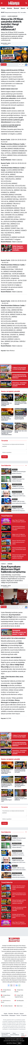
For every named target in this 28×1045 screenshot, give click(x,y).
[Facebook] (8, 985)
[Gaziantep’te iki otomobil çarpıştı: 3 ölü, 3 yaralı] (21, 779)
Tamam (19, 1043)
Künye (14, 1033)
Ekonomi (16, 8)
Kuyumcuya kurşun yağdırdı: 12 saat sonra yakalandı (21, 798)
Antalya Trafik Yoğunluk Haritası (19, 996)
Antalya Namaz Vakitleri (5, 996)
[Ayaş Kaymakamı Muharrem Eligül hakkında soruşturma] (14, 597)
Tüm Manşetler (20, 1000)
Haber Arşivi (19, 1005)
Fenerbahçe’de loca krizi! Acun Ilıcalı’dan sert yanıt (20, 771)
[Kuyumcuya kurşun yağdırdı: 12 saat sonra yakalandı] (21, 792)
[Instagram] (14, 985)
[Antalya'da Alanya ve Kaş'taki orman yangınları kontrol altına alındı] (7, 411)
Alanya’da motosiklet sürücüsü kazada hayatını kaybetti (20, 417)
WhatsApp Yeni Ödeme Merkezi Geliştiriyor (18, 480)
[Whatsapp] (19, 985)
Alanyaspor (12, 1015)
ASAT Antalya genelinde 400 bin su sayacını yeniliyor (18, 487)
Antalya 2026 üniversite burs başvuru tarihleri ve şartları (18, 510)
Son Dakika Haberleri (8, 1005)
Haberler (3, 16)
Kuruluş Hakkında (6, 1033)
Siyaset (23, 8)
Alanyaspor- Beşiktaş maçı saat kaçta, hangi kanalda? (21, 403)
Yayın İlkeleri (5, 1034)
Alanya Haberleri (12, 16)
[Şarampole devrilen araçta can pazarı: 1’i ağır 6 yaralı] (7, 779)
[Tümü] (26, 465)
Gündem (9, 8)
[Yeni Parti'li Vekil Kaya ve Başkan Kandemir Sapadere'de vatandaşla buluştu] (7, 426)
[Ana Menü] (1, 3)
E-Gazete (23, 1015)
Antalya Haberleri (17, 484)
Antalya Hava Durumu (19, 990)
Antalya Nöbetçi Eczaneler (6, 990)
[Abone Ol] (26, 64)
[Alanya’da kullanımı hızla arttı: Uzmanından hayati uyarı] (7, 792)
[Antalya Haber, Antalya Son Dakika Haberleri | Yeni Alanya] (14, 3)
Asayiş (3, 8)
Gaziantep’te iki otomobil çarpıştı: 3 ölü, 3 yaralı (20, 785)
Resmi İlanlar (5, 1015)
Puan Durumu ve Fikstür (6, 1001)
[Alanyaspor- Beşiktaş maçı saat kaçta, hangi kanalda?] (21, 397)
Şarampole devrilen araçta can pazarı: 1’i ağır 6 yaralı (6, 785)
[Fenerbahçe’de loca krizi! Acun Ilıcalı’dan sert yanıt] (21, 765)
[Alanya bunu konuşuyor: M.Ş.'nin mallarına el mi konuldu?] (7, 397)
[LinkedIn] (16, 985)
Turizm (18, 1015)
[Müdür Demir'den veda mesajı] (21, 426)
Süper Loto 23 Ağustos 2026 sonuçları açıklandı (14, 12)
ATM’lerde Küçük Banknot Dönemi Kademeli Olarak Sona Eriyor (19, 473)
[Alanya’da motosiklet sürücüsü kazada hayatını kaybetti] (21, 411)
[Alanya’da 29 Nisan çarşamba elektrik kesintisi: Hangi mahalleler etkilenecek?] (14, 54)
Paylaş (4, 64)
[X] (11, 985)
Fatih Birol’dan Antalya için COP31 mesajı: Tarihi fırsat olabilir (19, 495)
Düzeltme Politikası (6, 1036)
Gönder (4, 456)
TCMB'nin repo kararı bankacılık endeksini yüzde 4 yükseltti (19, 502)
